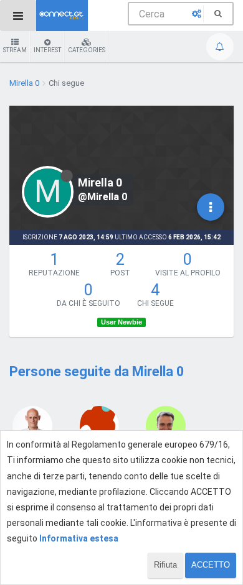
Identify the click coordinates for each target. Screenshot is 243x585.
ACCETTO (210, 564)
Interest (47, 50)
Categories (86, 50)
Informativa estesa (78, 538)
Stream (15, 50)
